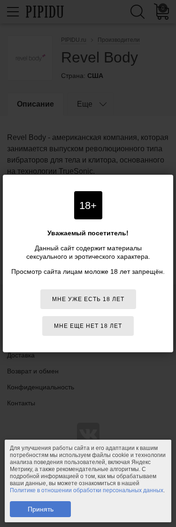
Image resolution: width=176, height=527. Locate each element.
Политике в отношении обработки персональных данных (86, 490)
